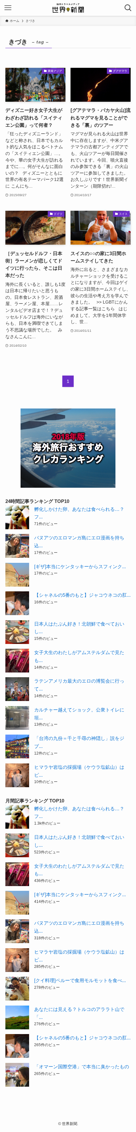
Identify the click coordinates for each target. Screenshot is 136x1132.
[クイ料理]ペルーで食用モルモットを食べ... (80, 980)
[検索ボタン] (128, 8)
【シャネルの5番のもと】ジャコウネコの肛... (82, 595)
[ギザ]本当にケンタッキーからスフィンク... (80, 566)
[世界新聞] (67, 8)
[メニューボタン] (8, 8)
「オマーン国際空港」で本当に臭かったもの (81, 1066)
